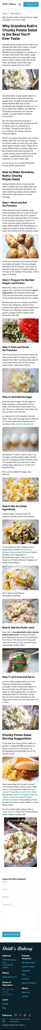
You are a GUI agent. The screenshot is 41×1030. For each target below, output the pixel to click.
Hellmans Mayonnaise (11, 552)
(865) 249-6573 (9, 977)
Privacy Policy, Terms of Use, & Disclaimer (20, 1020)
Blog (4, 1008)
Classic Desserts (29, 983)
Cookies (25, 979)
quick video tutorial (25, 424)
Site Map (3, 1020)
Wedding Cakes (28, 962)
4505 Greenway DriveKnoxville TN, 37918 (9, 964)
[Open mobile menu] (20, 4)
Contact (25, 996)
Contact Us (31, 4)
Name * (5, 882)
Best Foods (24, 549)
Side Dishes (15, 13)
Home (4, 13)
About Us (26, 992)
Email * (5, 889)
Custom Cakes (28, 966)
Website (5, 897)
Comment (7, 904)
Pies (23, 975)
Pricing (5, 1004)
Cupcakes (26, 971)
